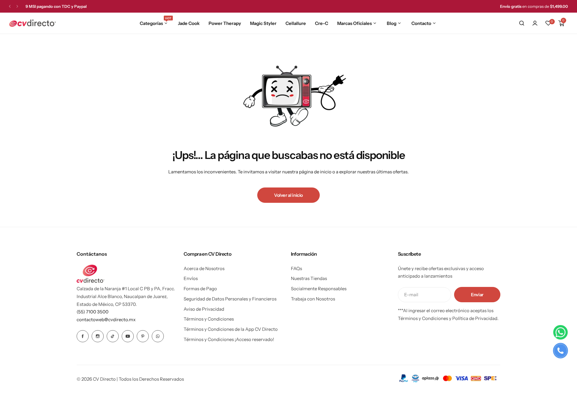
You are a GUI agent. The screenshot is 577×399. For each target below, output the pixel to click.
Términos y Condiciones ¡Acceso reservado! (229, 339)
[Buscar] (521, 23)
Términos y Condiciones (209, 319)
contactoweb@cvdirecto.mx (106, 319)
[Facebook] (83, 336)
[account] (535, 23)
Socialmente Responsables (319, 288)
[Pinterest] (143, 336)
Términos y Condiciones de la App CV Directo (231, 329)
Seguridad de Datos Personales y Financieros (230, 299)
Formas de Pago (200, 288)
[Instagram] (98, 336)
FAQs (296, 268)
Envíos (191, 278)
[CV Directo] (32, 23)
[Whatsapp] (158, 336)
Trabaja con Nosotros (313, 299)
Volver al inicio (288, 195)
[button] (10, 6)
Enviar (477, 294)
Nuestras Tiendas (309, 278)
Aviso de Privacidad (204, 309)
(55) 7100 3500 (92, 312)
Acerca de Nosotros (204, 268)
